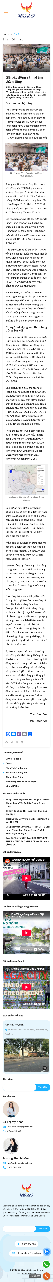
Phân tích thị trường (16, 768)
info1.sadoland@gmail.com (19, 1126)
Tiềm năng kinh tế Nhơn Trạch (21, 781)
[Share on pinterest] (22, 742)
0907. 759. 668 (14, 1131)
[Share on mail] (17, 742)
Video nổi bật (13, 786)
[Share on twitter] (12, 742)
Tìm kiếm (8, 1079)
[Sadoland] (26, 10)
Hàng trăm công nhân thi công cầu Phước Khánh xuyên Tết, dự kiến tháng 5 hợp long (27, 803)
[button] (6, 11)
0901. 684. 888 (14, 1167)
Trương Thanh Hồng (16, 1158)
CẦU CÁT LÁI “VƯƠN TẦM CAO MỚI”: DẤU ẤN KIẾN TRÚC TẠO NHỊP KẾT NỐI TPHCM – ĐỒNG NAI (27, 841)
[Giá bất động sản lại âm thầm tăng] (26, 58)
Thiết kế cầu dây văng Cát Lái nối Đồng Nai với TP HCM (27, 821)
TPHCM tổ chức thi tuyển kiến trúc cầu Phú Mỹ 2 (26, 813)
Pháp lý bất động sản (16, 772)
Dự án (9, 763)
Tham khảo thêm (14, 777)
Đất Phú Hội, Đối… (14, 1024)
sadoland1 (11, 67)
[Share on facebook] (6, 742)
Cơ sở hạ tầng (13, 758)
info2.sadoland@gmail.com (20, 1163)
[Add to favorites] (45, 1068)
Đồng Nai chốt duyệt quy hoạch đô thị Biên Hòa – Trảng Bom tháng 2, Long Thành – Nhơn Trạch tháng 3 (28, 830)
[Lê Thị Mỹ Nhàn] (11, 1109)
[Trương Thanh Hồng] (11, 1145)
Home (6, 34)
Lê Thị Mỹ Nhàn (13, 1122)
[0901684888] (46, 1276)
